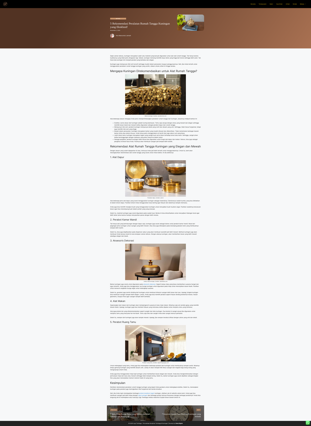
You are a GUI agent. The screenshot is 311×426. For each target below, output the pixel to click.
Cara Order (279, 4)
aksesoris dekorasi (149, 284)
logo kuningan (142, 395)
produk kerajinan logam (146, 393)
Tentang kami (262, 4)
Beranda (253, 4)
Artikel (288, 4)
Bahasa (302, 4)
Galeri (271, 4)
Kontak (295, 4)
